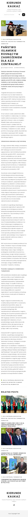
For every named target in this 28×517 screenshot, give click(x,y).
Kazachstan (17, 39)
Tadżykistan (12, 41)
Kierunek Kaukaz (14, 4)
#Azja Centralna (8, 380)
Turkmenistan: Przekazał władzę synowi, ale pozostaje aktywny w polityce (13, 481)
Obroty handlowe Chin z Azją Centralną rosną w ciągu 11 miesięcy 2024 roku (12, 424)
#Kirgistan (4, 382)
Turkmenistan (20, 41)
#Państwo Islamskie (15, 382)
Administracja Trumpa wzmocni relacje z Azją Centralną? (13, 454)
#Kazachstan (19, 380)
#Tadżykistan (5, 384)
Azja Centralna (8, 39)
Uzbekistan (4, 43)
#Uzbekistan (15, 384)
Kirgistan (4, 41)
